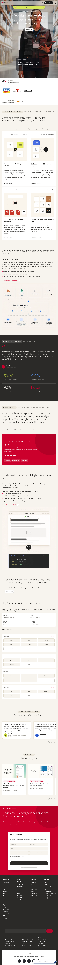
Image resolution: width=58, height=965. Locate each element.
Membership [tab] (23, 429)
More (4, 895)
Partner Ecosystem (36, 887)
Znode (4, 893)
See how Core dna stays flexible (9, 504)
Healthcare (20, 886)
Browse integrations (7, 629)
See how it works (8, 183)
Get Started (29, 29)
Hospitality (20, 893)
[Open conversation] (52, 962)
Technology (20, 891)
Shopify (5, 884)
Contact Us (34, 893)
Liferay (5, 891)
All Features (6, 916)
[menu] (55, 3)
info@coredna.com (50, 898)
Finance (19, 888)
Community (20, 884)
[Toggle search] (42, 2)
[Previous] (49, 742)
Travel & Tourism (21, 899)
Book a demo (9, 591)
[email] (19, 961)
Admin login (6, 909)
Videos (47, 884)
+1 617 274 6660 (26, 945)
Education (19, 897)
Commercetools (7, 887)
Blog (4, 905)
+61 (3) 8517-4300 (10, 945)
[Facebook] (24, 961)
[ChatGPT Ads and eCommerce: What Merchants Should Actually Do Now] (14, 771)
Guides (5, 907)
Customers (34, 889)
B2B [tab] (15, 429)
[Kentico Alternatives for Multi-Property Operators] (40, 771)
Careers (33, 891)
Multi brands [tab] (34, 429)
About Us (33, 882)
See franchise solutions (10, 455)
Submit (28, 863)
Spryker (5, 898)
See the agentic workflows (10, 280)
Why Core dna (35, 884)
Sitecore (5, 889)
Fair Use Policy (49, 895)
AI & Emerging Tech (9, 781)
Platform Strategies (37, 781)
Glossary (5, 918)
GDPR (46, 889)
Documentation (7, 913)
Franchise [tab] (7, 429)
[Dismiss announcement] (43, 7)
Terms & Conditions (50, 893)
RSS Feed (5, 911)
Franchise (19, 895)
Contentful (6, 882)
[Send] (55, 962)
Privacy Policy (48, 891)
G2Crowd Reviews (36, 895)
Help (46, 882)
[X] (29, 961)
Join (49, 931)
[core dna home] (29, 953)
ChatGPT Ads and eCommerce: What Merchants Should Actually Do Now (13, 785)
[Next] (53, 742)
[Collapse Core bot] (34, 962)
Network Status (49, 887)
